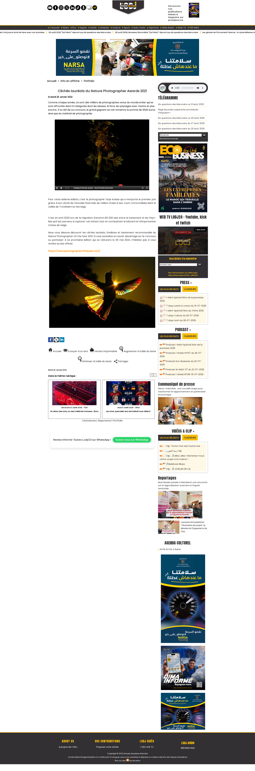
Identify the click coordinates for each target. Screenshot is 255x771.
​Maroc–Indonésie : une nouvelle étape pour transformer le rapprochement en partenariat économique (182, 391)
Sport (127, 27)
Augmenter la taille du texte (139, 351)
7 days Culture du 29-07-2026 (182, 315)
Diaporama (104, 420)
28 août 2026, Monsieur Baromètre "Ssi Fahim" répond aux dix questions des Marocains (128, 32)
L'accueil (54, 27)
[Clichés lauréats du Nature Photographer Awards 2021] (102, 257)
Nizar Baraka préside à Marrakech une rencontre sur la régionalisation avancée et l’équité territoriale (182, 485)
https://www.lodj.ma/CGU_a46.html (183, 275)
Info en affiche (70, 81)
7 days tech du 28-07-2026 (181, 320)
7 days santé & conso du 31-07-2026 (186, 305)
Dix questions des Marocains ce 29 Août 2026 (181, 118)
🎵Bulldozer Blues (175, 464)
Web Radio (168, 27)
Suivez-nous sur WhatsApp (132, 439)
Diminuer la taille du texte (97, 361)
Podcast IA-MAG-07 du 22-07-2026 (185, 369)
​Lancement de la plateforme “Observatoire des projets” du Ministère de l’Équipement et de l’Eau (194, 527)
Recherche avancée (169, 138)
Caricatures (89, 420)
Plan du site (120, 760)
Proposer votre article (107, 746)
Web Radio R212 (188, 748)
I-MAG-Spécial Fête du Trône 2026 (185, 310)
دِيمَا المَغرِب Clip (174, 450)
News (65, 27)
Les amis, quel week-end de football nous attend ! (128, 411)
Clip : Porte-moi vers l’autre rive (183, 446)
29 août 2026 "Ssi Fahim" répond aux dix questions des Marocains (52, 32)
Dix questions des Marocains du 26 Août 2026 (181, 128)
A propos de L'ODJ (68, 746)
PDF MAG (194, 27)
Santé (93, 27)
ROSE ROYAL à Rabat (170, 549)
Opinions (153, 27)
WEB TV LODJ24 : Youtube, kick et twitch (183, 220)
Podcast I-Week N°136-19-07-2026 (184, 374)
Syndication (134, 760)
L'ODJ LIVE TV (146, 746)
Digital (83, 27)
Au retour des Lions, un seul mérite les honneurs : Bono (74, 411)
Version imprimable (105, 351)
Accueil (51, 81)
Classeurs (190, 289)
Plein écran (201, 230)
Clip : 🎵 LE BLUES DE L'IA (178, 468)
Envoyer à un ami (77, 351)
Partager (122, 361)
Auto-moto (139, 27)
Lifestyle (104, 27)
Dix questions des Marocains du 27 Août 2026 (181, 123)
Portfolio (89, 81)
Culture (116, 27)
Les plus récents (169, 289)
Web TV (181, 27)
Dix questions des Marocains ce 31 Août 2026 (181, 104)
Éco (74, 27)
